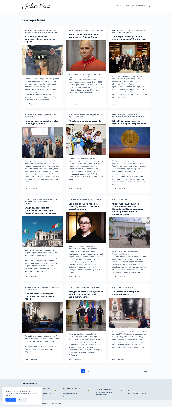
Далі (145, 371)
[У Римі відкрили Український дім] (86, 139)
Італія (34, 30)
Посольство (29, 32)
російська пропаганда (43, 201)
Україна (119, 6)
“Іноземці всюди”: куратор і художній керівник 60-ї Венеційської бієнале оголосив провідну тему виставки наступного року (127, 209)
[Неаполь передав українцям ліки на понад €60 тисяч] (42, 142)
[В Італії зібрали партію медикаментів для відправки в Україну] (42, 60)
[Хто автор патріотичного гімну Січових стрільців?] (123, 392)
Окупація (31, 201)
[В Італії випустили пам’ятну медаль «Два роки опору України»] (129, 142)
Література (127, 30)
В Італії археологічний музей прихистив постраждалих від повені (39, 296)
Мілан (119, 287)
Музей (82, 199)
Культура (120, 30)
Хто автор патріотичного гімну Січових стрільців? (137, 392)
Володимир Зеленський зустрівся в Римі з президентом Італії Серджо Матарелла (86, 294)
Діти (124, 115)
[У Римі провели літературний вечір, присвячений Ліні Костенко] (129, 57)
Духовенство (79, 30)
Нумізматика (117, 117)
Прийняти (10, 400)
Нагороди (88, 199)
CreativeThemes (56, 404)
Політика (90, 287)
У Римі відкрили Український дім (85, 121)
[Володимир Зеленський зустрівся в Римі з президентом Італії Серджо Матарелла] (86, 315)
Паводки (40, 287)
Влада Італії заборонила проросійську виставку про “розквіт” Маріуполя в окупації (40, 210)
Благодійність (117, 115)
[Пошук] (149, 6)
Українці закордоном (50, 32)
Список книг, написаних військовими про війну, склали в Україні (104, 392)
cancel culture (30, 199)
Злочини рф (40, 199)
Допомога (28, 30)
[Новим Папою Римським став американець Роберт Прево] (86, 55)
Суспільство (32, 289)
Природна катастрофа (51, 287)
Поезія (134, 30)
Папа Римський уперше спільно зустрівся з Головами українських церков (71, 392)
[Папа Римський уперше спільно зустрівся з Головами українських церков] (58, 392)
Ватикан (71, 30)
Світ (127, 6)
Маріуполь (53, 199)
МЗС (26, 201)
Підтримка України (51, 30)
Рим (98, 30)
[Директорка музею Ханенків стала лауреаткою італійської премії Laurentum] (86, 227)
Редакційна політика (138, 6)
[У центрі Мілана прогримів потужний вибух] (129, 313)
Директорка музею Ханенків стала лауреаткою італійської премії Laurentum (84, 206)
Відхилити (22, 400)
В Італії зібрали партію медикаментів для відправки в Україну (40, 39)
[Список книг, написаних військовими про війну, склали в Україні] (90, 392)
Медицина (40, 30)
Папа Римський (90, 30)
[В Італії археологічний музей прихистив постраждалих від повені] (42, 317)
